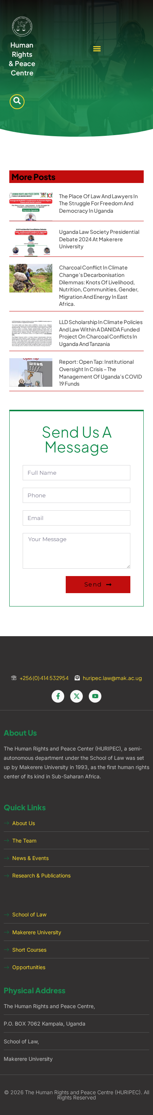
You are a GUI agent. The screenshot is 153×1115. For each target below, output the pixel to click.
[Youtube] (95, 696)
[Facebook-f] (58, 696)
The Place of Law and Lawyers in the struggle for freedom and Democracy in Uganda (98, 203)
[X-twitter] (76, 696)
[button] (97, 48)
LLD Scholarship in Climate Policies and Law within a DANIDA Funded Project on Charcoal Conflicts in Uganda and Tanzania (101, 332)
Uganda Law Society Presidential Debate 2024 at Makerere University (99, 238)
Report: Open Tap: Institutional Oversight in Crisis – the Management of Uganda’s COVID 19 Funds (100, 372)
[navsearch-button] (17, 101)
